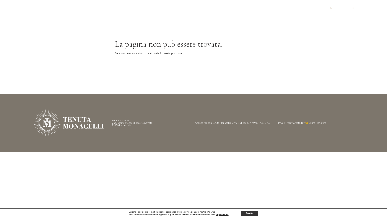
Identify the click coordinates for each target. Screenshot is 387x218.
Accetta (249, 213)
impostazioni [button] (222, 214)
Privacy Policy (285, 122)
